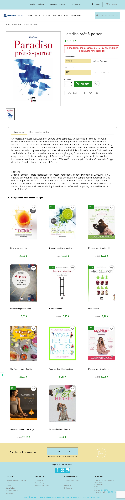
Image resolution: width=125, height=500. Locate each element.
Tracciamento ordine (71, 480)
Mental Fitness (76, 15)
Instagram (67, 470)
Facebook (57, 470)
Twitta (90, 93)
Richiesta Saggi (11, 488)
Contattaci (9, 493)
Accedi (66, 483)
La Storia (9, 483)
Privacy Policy (39, 480)
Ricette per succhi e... (19, 248)
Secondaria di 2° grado (60, 15)
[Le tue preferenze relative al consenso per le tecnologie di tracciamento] (2, 375)
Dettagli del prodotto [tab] (39, 132)
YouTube (62, 470)
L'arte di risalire (55, 309)
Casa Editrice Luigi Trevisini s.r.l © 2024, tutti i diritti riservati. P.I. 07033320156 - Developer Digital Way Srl (62, 497)
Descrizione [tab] (19, 131)
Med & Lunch (93, 309)
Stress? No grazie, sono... (21, 309)
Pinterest (96, 93)
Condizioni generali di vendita (16, 480)
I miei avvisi (68, 488)
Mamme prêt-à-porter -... (98, 369)
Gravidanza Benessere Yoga (22, 429)
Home (30, 15)
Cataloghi (9, 485)
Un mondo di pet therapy (59, 429)
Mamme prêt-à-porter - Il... (99, 248)
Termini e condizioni (42, 485)
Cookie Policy (39, 483)
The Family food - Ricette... (21, 369)
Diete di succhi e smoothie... (61, 248)
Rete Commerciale (12, 491)
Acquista (82, 83)
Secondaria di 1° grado (42, 15)
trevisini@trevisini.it (112, 492)
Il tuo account (71, 476)
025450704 (105, 490)
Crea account (68, 485)
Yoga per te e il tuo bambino (61, 369)
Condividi (84, 93)
